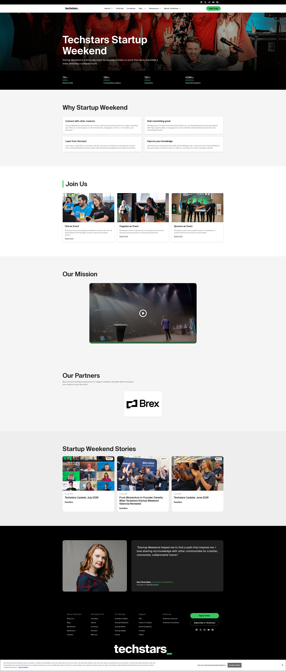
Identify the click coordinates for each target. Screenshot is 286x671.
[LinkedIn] (201, 2)
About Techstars (171, 8)
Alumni (93, 623)
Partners (94, 631)
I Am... (141, 8)
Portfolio (120, 8)
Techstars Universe (170, 619)
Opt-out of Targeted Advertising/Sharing (212, 665)
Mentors (94, 635)
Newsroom (71, 631)
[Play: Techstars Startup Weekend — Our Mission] (143, 313)
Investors (94, 627)
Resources (153, 8)
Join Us (107, 8)
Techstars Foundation (171, 623)
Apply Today (213, 8)
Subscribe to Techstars (204, 623)
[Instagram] (209, 2)
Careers (70, 635)
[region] (143, 665)
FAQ (140, 619)
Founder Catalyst (121, 619)
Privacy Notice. (23, 667)
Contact (142, 631)
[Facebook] (217, 2)
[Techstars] (72, 8)
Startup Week (120, 627)
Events (117, 635)
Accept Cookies (234, 665)
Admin (141, 635)
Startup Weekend (121, 623)
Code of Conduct (145, 623)
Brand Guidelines (145, 627)
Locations (131, 8)
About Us (70, 619)
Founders (94, 619)
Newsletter (71, 627)
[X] (205, 2)
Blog (68, 623)
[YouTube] (213, 2)
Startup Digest (120, 631)
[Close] (282, 665)
